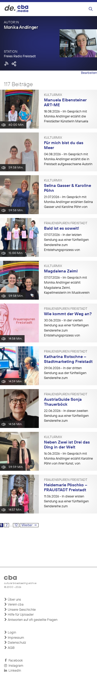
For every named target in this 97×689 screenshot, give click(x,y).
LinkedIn (14, 670)
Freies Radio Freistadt (20, 56)
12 (16, 525)
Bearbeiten (89, 73)
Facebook (15, 660)
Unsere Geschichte (21, 609)
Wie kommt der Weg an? (68, 314)
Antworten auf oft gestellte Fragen (32, 620)
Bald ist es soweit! (61, 229)
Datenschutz (16, 642)
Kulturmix (53, 95)
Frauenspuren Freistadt (65, 223)
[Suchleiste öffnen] (90, 9)
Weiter (29, 525)
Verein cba (15, 604)
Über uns (14, 599)
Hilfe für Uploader (20, 614)
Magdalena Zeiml (61, 271)
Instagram (15, 665)
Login (11, 632)
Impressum (15, 637)
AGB (10, 648)
